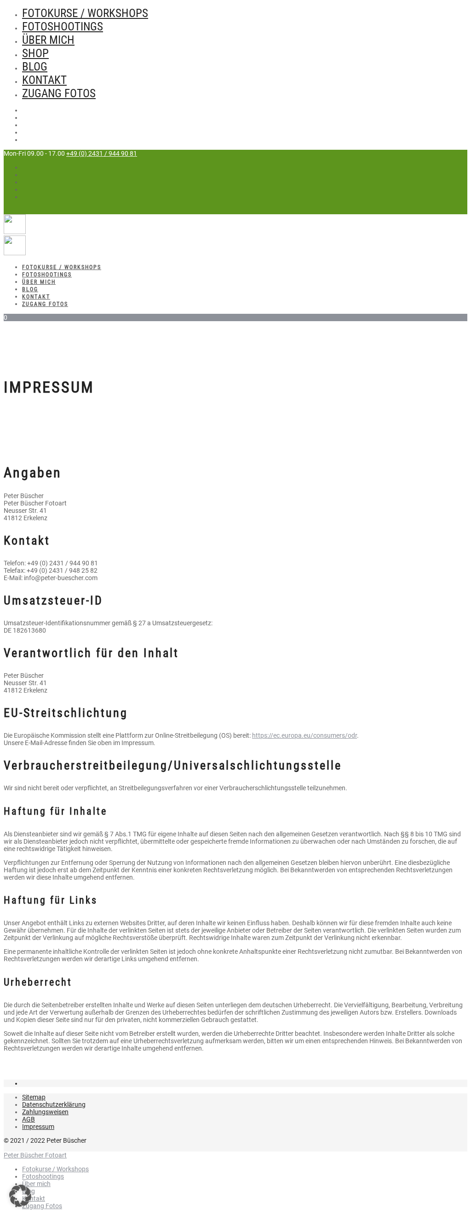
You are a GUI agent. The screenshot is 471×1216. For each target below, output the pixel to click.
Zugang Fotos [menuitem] (42, 1206)
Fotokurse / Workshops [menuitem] (55, 1169)
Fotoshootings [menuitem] (43, 1176)
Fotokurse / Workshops (85, 13)
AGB (28, 1119)
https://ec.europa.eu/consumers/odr (304, 735)
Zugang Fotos (59, 93)
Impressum (38, 1126)
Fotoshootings (62, 26)
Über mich (48, 40)
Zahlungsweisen (45, 1112)
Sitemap (34, 1097)
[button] (20, 1195)
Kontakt (44, 80)
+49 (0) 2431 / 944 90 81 (101, 153)
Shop (35, 53)
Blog (34, 66)
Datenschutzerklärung (54, 1104)
